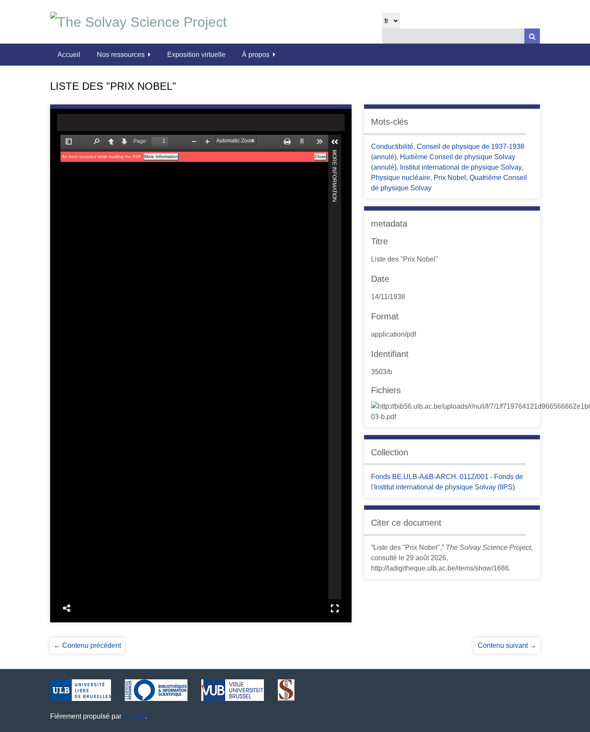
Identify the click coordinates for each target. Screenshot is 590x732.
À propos (256, 54)
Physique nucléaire (400, 177)
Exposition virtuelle (196, 54)
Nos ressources (121, 54)
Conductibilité (392, 146)
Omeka (134, 716)
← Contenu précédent (87, 645)
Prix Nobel (450, 177)
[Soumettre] (532, 36)
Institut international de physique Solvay (460, 167)
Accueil (68, 54)
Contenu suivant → (507, 645)
